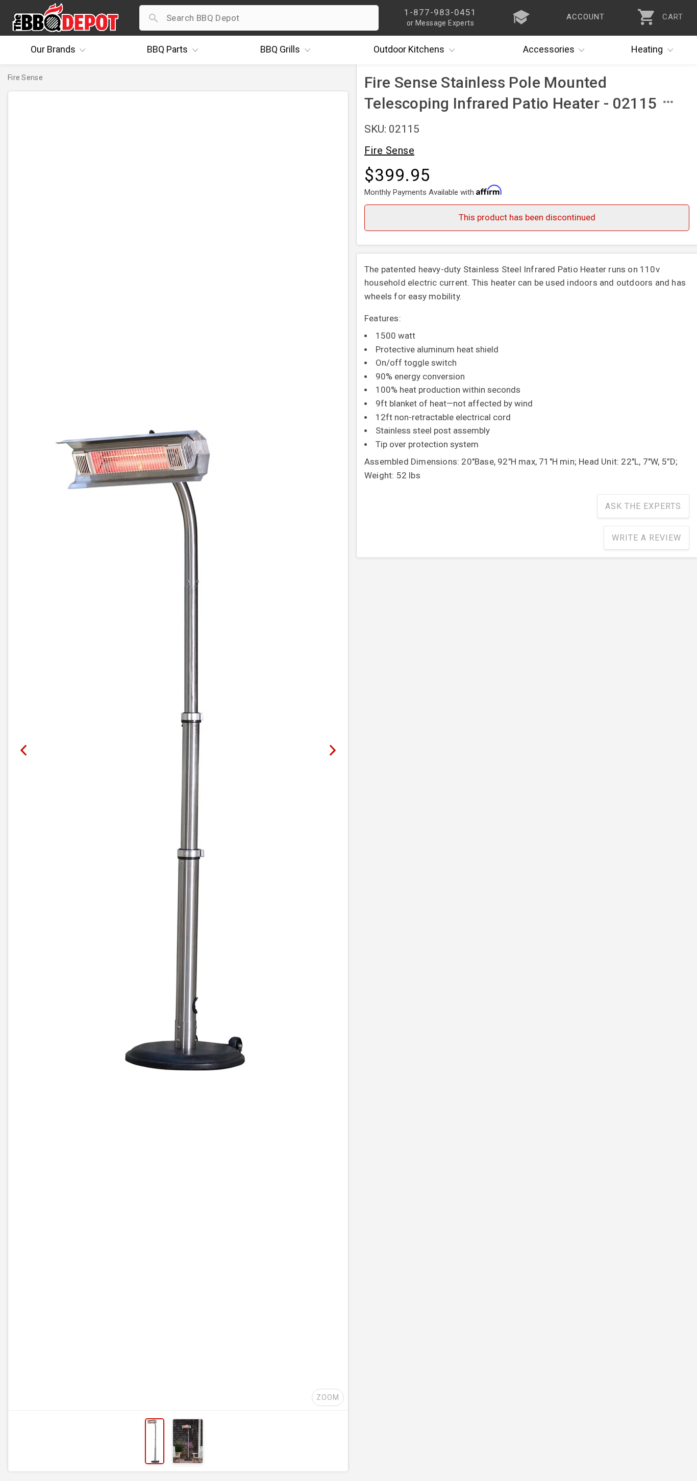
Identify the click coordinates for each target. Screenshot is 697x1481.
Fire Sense (389, 150)
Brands (53, 49)
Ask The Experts (643, 506)
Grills (280, 49)
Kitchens (409, 49)
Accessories (549, 49)
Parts (167, 49)
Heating (647, 49)
